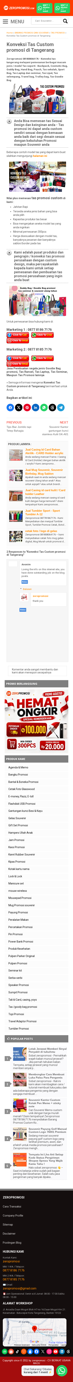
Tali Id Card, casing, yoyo (22, 999)
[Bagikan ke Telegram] (61, 407)
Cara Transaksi (12, 1206)
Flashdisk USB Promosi (21, 803)
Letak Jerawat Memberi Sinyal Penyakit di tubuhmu (48, 1050)
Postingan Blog (12, 1242)
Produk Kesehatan (19, 948)
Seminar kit (15, 970)
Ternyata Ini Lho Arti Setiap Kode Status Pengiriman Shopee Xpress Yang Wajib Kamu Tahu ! (46, 1159)
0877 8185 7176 (14, 1279)
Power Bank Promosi (20, 941)
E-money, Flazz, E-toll (21, 796)
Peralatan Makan (18, 919)
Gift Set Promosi (18, 825)
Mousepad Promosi (19, 897)
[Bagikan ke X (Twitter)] (18, 407)
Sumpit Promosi (18, 992)
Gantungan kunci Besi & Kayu (25, 810)
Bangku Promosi (18, 774)
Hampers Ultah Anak (20, 832)
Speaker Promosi (18, 985)
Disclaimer (9, 1233)
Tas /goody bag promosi (22, 1006)
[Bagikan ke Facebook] (10, 407)
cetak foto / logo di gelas (41, 531)
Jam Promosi (16, 840)
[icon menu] (5, 21)
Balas (24, 582)
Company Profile (13, 1215)
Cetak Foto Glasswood (21, 789)
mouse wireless (17, 890)
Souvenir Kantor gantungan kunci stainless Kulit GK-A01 (55, 430)
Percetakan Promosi (20, 927)
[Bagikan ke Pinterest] (27, 407)
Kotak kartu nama (18, 868)
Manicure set (16, 883)
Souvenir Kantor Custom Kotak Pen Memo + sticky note (45, 1103)
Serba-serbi (15, 977)
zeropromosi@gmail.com (19, 1288)
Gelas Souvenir (17, 818)
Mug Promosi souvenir (21, 905)
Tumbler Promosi (18, 1028)
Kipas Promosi (16, 861)
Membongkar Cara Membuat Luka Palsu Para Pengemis (46, 1076)
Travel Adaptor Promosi (22, 1021)
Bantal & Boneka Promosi (23, 781)
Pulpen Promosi (17, 963)
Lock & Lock (15, 876)
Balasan (27, 589)
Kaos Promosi (16, 847)
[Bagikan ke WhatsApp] (44, 407)
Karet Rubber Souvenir (21, 854)
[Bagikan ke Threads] (52, 407)
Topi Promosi (16, 1014)
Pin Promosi (15, 934)
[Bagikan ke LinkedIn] (35, 407)
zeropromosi (40, 596)
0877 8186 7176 (14, 1270)
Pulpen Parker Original (21, 956)
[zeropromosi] (20, 7)
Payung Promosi (18, 912)
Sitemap (8, 1224)
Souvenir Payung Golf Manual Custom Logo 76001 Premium (48, 1130)
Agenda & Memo (18, 767)
